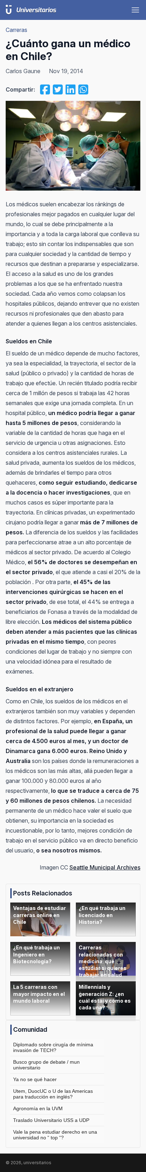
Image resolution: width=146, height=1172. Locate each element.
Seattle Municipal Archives (104, 867)
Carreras (16, 29)
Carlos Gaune (23, 71)
